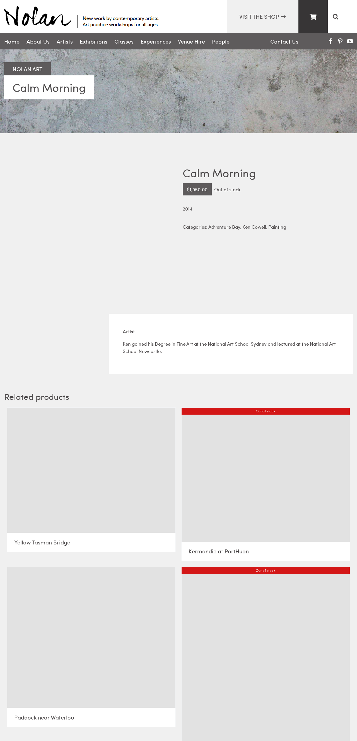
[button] (335, 16)
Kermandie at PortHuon (219, 551)
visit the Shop (259, 16)
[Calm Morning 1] (89, 225)
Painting (277, 226)
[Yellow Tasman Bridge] (91, 470)
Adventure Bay (224, 226)
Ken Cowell (254, 226)
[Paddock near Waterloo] (91, 637)
